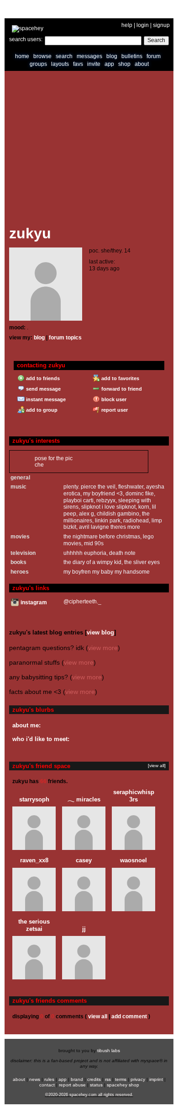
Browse (42, 56)
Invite (93, 64)
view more (103, 647)
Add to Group (41, 410)
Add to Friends (42, 378)
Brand (77, 1079)
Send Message (43, 389)
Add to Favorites (119, 378)
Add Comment (129, 1016)
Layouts (60, 64)
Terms (120, 1079)
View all (97, 1016)
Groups (38, 64)
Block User (113, 399)
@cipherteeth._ (82, 601)
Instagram (33, 602)
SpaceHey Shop (123, 1084)
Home (22, 56)
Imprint (156, 1079)
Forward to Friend (121, 389)
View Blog (100, 632)
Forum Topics (65, 337)
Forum (154, 56)
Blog (111, 56)
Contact (47, 1084)
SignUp (161, 25)
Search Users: (25, 39)
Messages (89, 56)
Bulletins (131, 56)
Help (126, 25)
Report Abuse (72, 1084)
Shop (124, 64)
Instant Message (45, 399)
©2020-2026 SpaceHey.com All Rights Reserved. (89, 1094)
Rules (49, 1079)
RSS (108, 1079)
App (109, 64)
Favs (78, 64)
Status (96, 1084)
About (142, 64)
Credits (94, 1079)
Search (156, 40)
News (34, 1079)
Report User (114, 410)
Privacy (138, 1079)
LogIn (142, 25)
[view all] (157, 765)
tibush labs (108, 1050)
